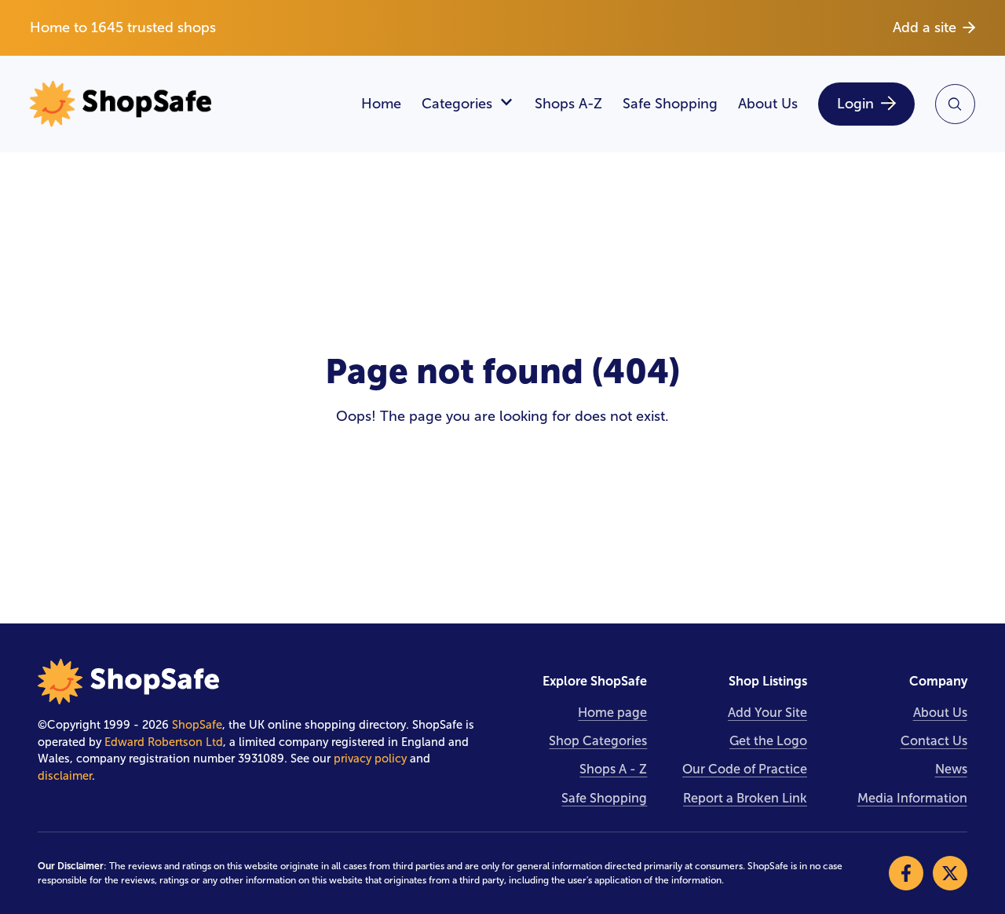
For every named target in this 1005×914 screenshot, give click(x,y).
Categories (457, 104)
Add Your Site (767, 712)
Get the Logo (768, 741)
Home (381, 104)
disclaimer (65, 776)
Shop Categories (598, 741)
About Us (768, 104)
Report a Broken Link (745, 798)
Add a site (924, 27)
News (951, 769)
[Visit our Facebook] (906, 873)
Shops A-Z (568, 104)
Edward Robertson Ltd (163, 742)
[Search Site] (955, 104)
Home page (612, 712)
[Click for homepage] (185, 104)
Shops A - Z (613, 769)
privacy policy (370, 758)
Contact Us (934, 741)
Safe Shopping (670, 104)
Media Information (912, 798)
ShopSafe (197, 724)
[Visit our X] (950, 873)
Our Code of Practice (744, 769)
